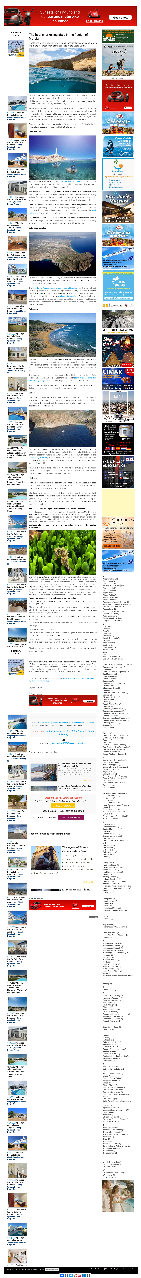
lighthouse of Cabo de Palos (71, 181)
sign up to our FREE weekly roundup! (67, 743)
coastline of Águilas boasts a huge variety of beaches (55, 288)
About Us (121, 1269)
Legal (116, 1269)
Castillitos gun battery (38, 457)
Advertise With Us (130, 1269)
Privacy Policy (109, 1269)
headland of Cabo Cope (68, 296)
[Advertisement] (118, 503)
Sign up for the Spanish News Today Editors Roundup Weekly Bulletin (66, 722)
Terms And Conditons (97, 1269)
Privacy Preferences (52, 1269)
